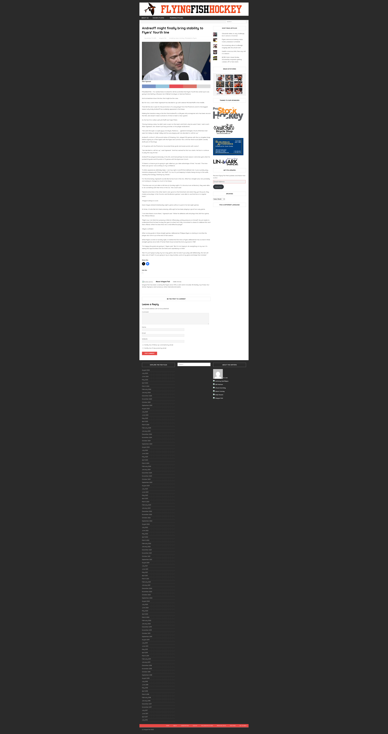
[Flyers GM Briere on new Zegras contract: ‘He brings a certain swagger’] (229, 84)
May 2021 (145, 572)
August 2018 (145, 678)
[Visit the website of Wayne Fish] (142, 290)
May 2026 (145, 379)
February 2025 (146, 428)
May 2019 (145, 649)
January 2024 (146, 469)
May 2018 (145, 688)
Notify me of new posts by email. (155, 348)
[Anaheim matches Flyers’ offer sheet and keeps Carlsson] (238, 91)
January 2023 (146, 508)
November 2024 (147, 437)
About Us (145, 18)
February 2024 (146, 466)
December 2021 (147, 550)
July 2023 (145, 489)
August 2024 (146, 447)
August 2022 (146, 524)
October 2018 (146, 672)
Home (167, 725)
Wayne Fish (162, 38)
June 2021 (145, 569)
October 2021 (146, 556)
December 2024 (147, 434)
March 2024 (145, 463)
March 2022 (145, 540)
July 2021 (145, 566)
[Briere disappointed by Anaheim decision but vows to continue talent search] (229, 91)
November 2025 (147, 399)
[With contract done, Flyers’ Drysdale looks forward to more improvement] (229, 78)
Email (144, 333)
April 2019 (145, 652)
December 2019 (147, 627)
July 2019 (145, 643)
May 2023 (145, 495)
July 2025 (145, 412)
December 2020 (147, 588)
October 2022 (146, 517)
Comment (145, 312)
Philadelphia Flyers (191, 38)
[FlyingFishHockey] (194, 15)
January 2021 (146, 585)
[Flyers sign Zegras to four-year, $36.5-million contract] (238, 84)
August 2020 (146, 601)
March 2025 (145, 424)
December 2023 (147, 473)
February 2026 (146, 389)
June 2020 (145, 607)
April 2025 (145, 421)
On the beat (243, 725)
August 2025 (146, 408)
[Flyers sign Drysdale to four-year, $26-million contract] (238, 78)
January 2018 (146, 700)
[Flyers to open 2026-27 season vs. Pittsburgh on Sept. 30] (220, 91)
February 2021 (146, 582)
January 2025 (146, 431)
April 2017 (145, 717)
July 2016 (145, 720)
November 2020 (147, 591)
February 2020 (146, 620)
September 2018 (147, 675)
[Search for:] (236, 22)
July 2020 (145, 604)
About (175, 725)
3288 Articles (177, 282)
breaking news (174, 38)
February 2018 (146, 697)
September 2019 (147, 636)
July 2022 (145, 527)
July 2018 (145, 681)
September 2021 (147, 559)
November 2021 (147, 553)
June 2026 (145, 376)
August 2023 (146, 485)
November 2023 (147, 476)
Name (144, 327)
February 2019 (146, 659)
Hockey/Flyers (158, 18)
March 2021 (145, 578)
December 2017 (147, 704)
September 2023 (147, 482)
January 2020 (146, 623)
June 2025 (145, 415)
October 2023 (146, 479)
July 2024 (145, 450)
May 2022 (145, 534)
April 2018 (145, 691)
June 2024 (145, 453)
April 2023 (145, 498)
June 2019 (145, 646)
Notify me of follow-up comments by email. (158, 345)
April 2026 (145, 383)
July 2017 (145, 710)
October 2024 (146, 440)
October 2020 (146, 594)
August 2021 (145, 562)
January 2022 (146, 546)
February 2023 (146, 505)
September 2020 (147, 598)
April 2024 (145, 460)
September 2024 (147, 444)
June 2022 (145, 530)
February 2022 (146, 543)
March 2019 (145, 655)
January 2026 (146, 392)
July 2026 (145, 373)
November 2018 (147, 668)
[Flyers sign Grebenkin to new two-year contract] (220, 78)
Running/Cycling (176, 18)
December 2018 (147, 665)
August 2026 (146, 370)
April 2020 (145, 614)
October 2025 (146, 402)
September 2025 (147, 405)
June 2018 (145, 684)
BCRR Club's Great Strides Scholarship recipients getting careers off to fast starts (232, 59)
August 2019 (145, 639)
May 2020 (145, 611)
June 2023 (145, 492)
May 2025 (145, 418)
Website (144, 339)
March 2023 (145, 501)
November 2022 (147, 514)
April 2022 (145, 537)
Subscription (185, 725)
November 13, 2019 (150, 38)
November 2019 (147, 630)
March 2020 (145, 617)
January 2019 (146, 662)
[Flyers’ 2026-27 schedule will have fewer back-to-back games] (220, 84)
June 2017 (145, 713)
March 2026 (145, 386)
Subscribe (218, 187)
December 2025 (147, 396)
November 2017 (147, 707)
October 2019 (146, 633)
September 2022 (147, 521)
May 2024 (145, 457)
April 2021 (145, 575)
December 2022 (147, 511)
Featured (233, 725)
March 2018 (145, 694)
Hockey (181, 38)
